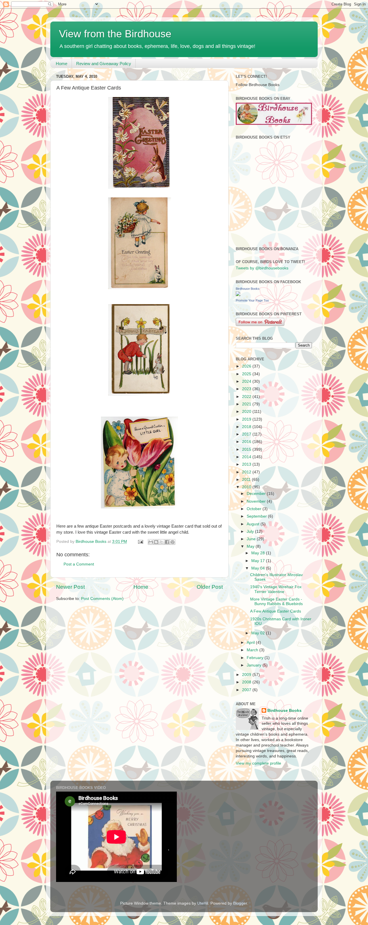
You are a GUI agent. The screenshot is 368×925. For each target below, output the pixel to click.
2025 (247, 374)
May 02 (258, 633)
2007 (247, 690)
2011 (247, 479)
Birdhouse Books (248, 288)
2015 (247, 449)
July (251, 531)
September (257, 516)
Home (61, 63)
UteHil (202, 903)
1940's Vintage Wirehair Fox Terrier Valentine (276, 589)
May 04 (258, 568)
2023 (247, 389)
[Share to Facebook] (167, 542)
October (254, 509)
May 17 (258, 561)
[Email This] (151, 542)
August (253, 524)
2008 (247, 682)
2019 (247, 419)
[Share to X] (161, 542)
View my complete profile (258, 763)
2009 (247, 675)
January (254, 665)
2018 (247, 427)
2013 (247, 464)
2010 (247, 487)
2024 (247, 381)
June (252, 539)
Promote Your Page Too (252, 300)
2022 (247, 397)
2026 (247, 366)
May (251, 546)
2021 (247, 404)
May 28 (258, 553)
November (257, 501)
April (251, 642)
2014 (247, 457)
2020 (247, 411)
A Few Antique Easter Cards (275, 611)
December (257, 493)
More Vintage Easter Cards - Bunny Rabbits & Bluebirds (276, 601)
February (255, 658)
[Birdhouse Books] (238, 295)
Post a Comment (79, 564)
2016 (247, 442)
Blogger (240, 903)
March (253, 650)
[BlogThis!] (156, 542)
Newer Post (70, 587)
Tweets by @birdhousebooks (262, 268)
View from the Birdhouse (115, 34)
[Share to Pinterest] (172, 542)
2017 (247, 434)
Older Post (210, 587)
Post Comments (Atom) (102, 598)
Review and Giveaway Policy (103, 63)
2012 (247, 472)
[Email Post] (140, 541)
